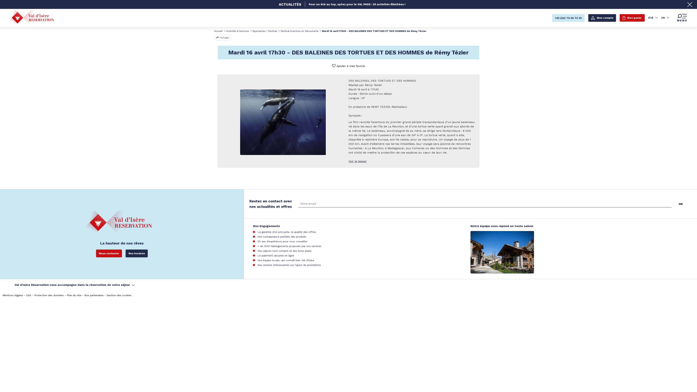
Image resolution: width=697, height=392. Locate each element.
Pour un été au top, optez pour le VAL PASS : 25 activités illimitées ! (357, 4)
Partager (224, 37)
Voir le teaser (357, 161)
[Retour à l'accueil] (31, 18)
